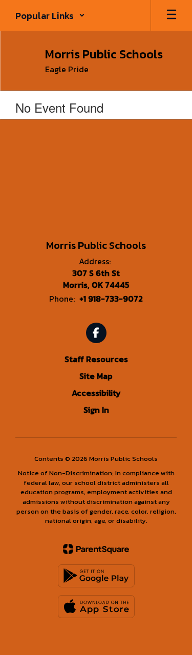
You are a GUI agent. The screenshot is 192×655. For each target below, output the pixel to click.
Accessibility (96, 393)
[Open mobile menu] (171, 15)
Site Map (96, 376)
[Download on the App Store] (96, 606)
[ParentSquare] (96, 549)
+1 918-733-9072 (111, 298)
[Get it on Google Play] (96, 575)
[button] (50, 15)
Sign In (96, 410)
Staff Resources (96, 359)
